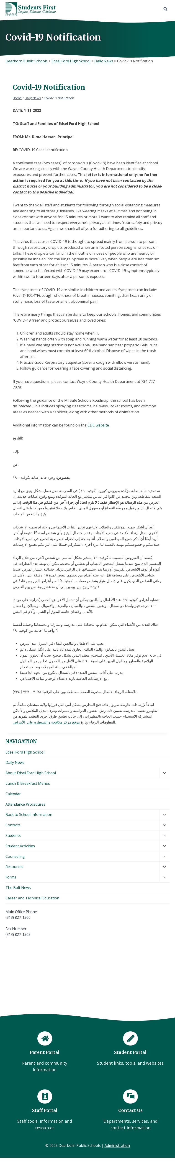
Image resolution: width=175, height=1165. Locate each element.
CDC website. (99, 425)
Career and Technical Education (32, 898)
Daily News (14, 762)
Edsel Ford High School (24, 752)
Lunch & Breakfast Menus (27, 783)
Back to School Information (28, 814)
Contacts (13, 824)
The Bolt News (18, 887)
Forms (10, 877)
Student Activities (20, 845)
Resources (14, 866)
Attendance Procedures (25, 804)
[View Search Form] (165, 9)
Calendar (13, 793)
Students (13, 835)
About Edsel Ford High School (30, 772)
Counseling (15, 856)
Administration (117, 1145)
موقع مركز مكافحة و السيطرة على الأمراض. (64, 722)
